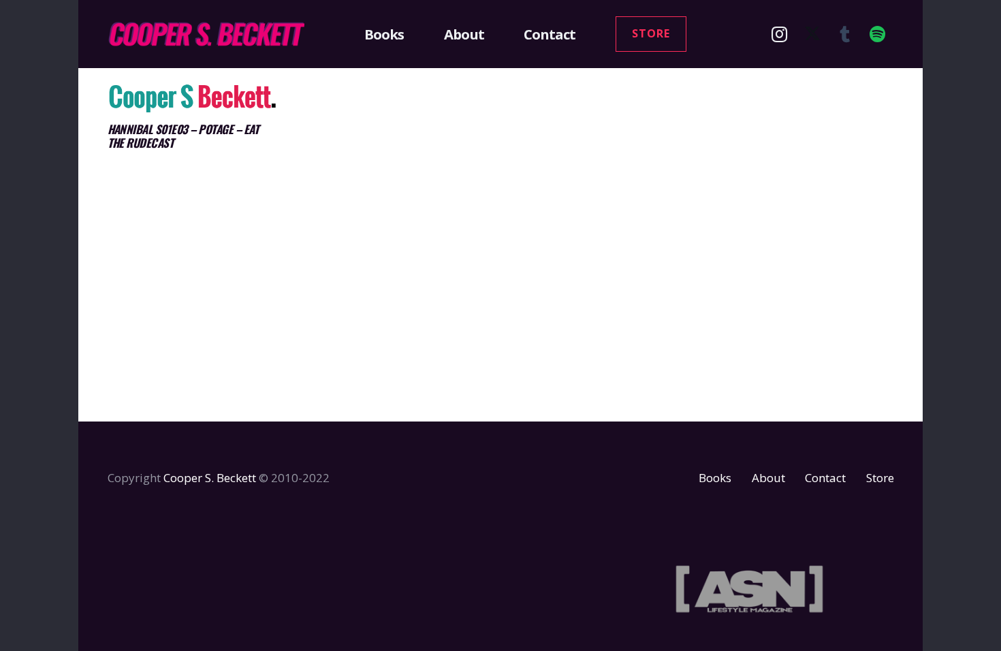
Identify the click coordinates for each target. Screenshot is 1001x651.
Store (880, 478)
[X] (812, 34)
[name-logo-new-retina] (206, 34)
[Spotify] (877, 34)
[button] (412, 34)
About (768, 478)
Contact (825, 478)
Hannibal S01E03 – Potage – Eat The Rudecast (183, 136)
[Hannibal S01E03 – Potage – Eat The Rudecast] (193, 97)
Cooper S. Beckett (209, 478)
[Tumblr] (845, 34)
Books (715, 478)
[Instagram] (779, 34)
